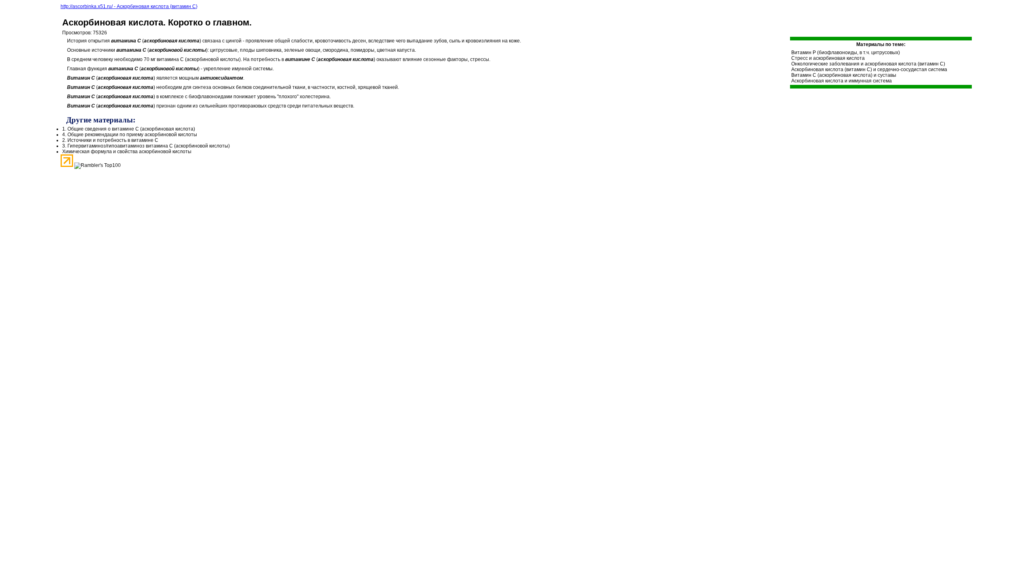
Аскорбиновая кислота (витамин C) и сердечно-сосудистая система (869, 69)
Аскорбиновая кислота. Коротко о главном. (157, 22)
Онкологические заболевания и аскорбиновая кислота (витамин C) (868, 64)
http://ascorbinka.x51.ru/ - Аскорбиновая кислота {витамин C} (129, 6)
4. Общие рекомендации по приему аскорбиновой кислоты (129, 134)
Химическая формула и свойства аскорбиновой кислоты (126, 151)
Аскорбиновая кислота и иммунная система (841, 81)
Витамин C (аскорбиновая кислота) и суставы (843, 75)
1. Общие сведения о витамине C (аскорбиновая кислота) (128, 129)
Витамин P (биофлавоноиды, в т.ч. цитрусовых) (845, 52)
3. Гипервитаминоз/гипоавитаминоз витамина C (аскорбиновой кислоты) (146, 146)
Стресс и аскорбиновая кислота (828, 58)
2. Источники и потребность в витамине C (110, 140)
